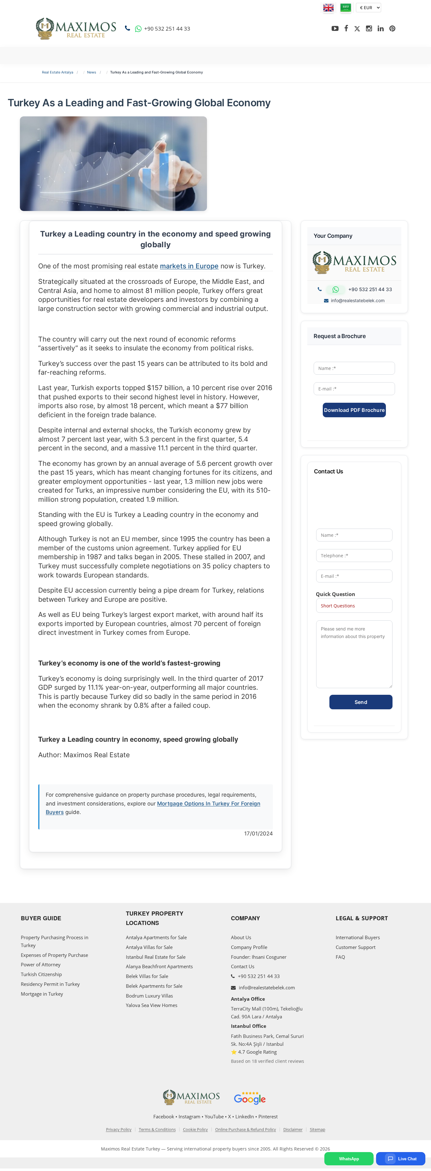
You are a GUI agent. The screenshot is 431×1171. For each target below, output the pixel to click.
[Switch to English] (328, 7)
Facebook (163, 1116)
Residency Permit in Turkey (50, 984)
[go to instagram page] (369, 28)
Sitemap (317, 1129)
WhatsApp (349, 1158)
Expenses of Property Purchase (54, 955)
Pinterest (268, 1116)
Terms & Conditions (157, 1129)
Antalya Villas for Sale (149, 947)
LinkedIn (244, 1116)
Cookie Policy (195, 1129)
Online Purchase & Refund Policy (245, 1129)
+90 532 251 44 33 (258, 976)
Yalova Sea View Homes (151, 1005)
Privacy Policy (119, 1129)
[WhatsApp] (138, 29)
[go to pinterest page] (392, 28)
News (91, 72)
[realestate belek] (76, 29)
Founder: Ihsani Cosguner (258, 957)
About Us (241, 937)
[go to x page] (357, 29)
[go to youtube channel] (335, 28)
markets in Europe (189, 266)
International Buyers (358, 937)
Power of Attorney (41, 964)
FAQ (340, 957)
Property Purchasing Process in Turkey (54, 941)
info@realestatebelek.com (358, 300)
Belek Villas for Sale (147, 976)
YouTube (214, 1116)
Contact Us (242, 966)
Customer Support (355, 947)
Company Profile (249, 947)
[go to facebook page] (346, 28)
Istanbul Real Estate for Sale (156, 957)
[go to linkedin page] (381, 28)
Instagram (189, 1116)
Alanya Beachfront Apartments (159, 966)
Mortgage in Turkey (42, 994)
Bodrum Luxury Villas (149, 995)
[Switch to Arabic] (346, 7)
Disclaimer (293, 1129)
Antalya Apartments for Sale (156, 937)
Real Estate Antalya (57, 72)
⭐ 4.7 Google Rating (254, 1052)
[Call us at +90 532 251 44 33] (129, 28)
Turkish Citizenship (41, 974)
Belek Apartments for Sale (154, 986)
